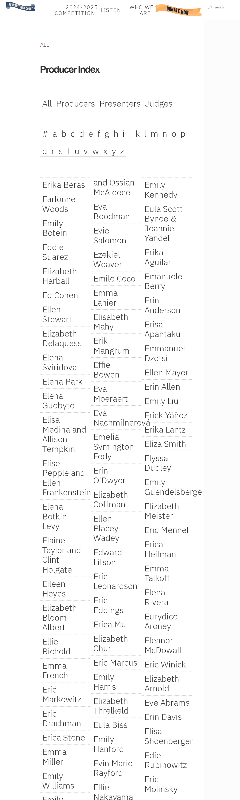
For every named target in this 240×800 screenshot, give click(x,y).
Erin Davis (163, 716)
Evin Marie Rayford (113, 767)
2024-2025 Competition (76, 10)
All (47, 103)
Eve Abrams (167, 702)
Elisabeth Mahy (110, 321)
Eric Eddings (108, 604)
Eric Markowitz (61, 694)
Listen (111, 10)
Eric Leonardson (115, 581)
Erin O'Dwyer (109, 475)
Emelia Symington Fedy (113, 446)
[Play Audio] (222, 33)
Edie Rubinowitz (165, 759)
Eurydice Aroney (161, 621)
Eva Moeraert (110, 393)
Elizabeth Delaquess (62, 338)
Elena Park (62, 381)
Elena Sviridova (59, 362)
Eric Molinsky (161, 783)
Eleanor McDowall (162, 645)
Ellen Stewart (57, 314)
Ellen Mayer (166, 372)
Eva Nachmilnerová (117, 417)
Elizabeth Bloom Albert (59, 617)
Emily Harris (104, 681)
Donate (179, 10)
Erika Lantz (165, 429)
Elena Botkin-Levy (56, 516)
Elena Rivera (156, 596)
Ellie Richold (56, 646)
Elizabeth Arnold (161, 683)
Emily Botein (54, 227)
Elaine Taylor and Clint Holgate (61, 554)
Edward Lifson (107, 556)
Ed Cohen (60, 294)
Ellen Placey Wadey (106, 528)
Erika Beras (63, 184)
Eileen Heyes (54, 588)
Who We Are (142, 10)
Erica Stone (63, 737)
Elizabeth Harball (59, 275)
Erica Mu (109, 624)
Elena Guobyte (58, 400)
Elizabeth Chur (110, 643)
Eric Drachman (61, 718)
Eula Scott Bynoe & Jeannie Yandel (163, 223)
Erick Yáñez (165, 415)
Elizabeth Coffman (110, 499)
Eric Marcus (115, 662)
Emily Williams (58, 780)
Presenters (120, 103)
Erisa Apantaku (162, 329)
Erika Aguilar (157, 256)
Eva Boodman (111, 211)
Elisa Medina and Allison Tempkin (64, 434)
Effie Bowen (106, 369)
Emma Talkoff (157, 573)
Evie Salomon (109, 235)
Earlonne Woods (58, 203)
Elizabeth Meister (161, 510)
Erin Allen (162, 386)
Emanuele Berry (163, 281)
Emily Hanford (108, 743)
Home (8, 2)
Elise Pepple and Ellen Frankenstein (66, 477)
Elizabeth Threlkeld (111, 705)
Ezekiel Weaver (107, 259)
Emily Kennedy (160, 189)
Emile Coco (114, 278)
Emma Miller (54, 756)
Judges (158, 103)
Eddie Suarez (55, 251)
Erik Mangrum (111, 345)
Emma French (55, 670)
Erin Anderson (162, 304)
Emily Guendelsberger (168, 486)
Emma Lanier (105, 297)
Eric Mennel (166, 529)
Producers (75, 103)
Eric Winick (165, 664)
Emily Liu (161, 400)
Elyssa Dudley (157, 462)
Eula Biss (110, 724)
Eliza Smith (165, 443)
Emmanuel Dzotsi (164, 352)
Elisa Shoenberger (168, 735)
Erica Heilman (160, 548)
